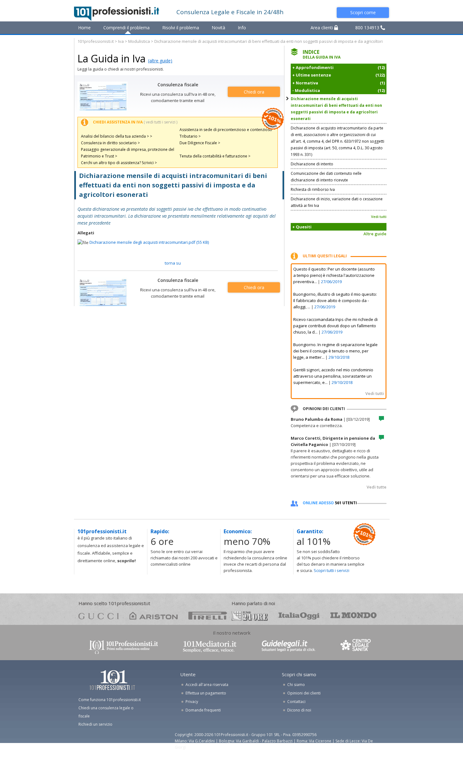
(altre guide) (160, 61)
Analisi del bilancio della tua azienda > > (116, 136)
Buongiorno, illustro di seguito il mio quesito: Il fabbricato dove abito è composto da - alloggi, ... (335, 300)
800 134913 (367, 28)
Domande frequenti (203, 710)
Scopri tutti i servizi (331, 570)
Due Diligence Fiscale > (200, 143)
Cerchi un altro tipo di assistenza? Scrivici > (119, 162)
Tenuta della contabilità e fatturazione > (215, 156)
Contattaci (296, 701)
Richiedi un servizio (95, 724)
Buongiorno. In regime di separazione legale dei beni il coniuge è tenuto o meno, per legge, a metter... (335, 351)
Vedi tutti (378, 216)
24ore (250, 616)
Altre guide (374, 234)
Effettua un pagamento (206, 693)
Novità (218, 28)
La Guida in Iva (111, 58)
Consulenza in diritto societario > (110, 143)
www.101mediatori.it (210, 646)
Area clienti (322, 28)
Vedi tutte (376, 487)
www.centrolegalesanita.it (356, 646)
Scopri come (363, 12)
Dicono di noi (299, 710)
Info (242, 28)
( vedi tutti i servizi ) (160, 122)
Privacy (192, 701)
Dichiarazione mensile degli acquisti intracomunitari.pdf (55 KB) (149, 242)
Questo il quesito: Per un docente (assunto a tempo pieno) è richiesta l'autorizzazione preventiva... (334, 275)
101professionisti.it (95, 41)
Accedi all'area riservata (207, 684)
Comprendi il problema (126, 28)
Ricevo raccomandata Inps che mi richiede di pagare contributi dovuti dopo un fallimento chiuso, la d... (335, 326)
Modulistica (139, 41)
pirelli (207, 615)
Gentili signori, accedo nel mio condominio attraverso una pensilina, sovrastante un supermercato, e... (333, 376)
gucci (98, 615)
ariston (153, 615)
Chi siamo (296, 684)
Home (84, 28)
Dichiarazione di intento (312, 164)
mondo (353, 615)
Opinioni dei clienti (304, 693)
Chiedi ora (254, 92)
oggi (299, 615)
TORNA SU (173, 263)
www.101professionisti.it (123, 646)
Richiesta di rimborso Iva (313, 189)
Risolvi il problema (180, 28)
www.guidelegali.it (288, 646)
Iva (121, 41)
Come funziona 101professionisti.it (109, 699)
